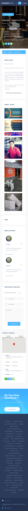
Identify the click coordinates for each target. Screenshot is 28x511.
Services (21, 482)
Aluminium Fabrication (18, 421)
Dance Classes (18, 436)
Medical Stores (19, 460)
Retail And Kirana (18, 477)
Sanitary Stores (8, 480)
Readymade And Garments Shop (14, 475)
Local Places (20, 455)
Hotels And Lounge (14, 451)
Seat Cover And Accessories (11, 482)
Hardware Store (20, 446)
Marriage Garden (9, 460)
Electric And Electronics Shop (17, 438)
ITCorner (4, 505)
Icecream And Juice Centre (14, 453)
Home (5, 52)
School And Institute (18, 480)
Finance (14, 441)
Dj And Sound (18, 463)
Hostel (21, 448)
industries (14, 492)
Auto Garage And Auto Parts (10, 424)
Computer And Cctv (10, 433)
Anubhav (8, 244)
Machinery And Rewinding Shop (14, 458)
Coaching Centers (19, 431)
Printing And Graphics (18, 470)
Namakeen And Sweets (14, 465)
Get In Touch (11, 409)
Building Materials (8, 14)
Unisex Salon (21, 490)
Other (20, 468)
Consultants (19, 433)
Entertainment (6, 441)
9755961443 (6, 31)
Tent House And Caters (16, 485)
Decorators (6, 438)
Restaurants (9, 477)
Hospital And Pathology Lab (11, 448)
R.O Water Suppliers (14, 473)
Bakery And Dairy (14, 426)
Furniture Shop (9, 443)
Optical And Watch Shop (11, 468)
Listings (10, 52)
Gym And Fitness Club (9, 446)
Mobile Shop (10, 463)
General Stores (18, 443)
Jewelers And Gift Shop (10, 455)
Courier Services (9, 436)
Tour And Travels (14, 487)
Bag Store (21, 424)
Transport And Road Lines (10, 490)
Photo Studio (8, 470)
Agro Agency (8, 421)
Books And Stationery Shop (14, 429)
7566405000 (6, 34)
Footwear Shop (21, 441)
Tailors (7, 485)
